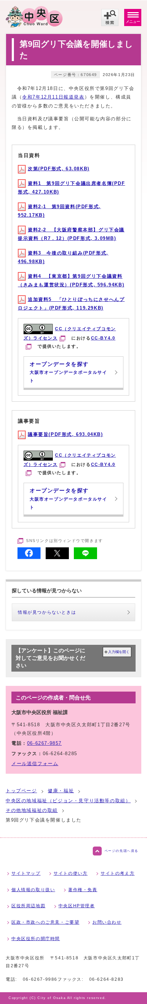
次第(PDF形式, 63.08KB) (59, 168)
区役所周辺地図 (28, 906)
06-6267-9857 (44, 743)
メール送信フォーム (34, 763)
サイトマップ (26, 873)
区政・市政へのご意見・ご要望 (45, 922)
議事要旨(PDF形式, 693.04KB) (65, 434)
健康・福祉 (61, 790)
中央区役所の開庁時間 (35, 939)
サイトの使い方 (70, 873)
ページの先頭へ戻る (121, 851)
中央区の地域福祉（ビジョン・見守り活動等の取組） (68, 800)
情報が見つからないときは (47, 612)
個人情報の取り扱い (33, 890)
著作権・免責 (82, 890)
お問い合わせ (107, 922)
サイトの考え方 (118, 873)
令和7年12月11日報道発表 (53, 97)
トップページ (21, 790)
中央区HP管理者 (77, 906)
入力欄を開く (119, 652)
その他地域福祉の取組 (32, 810)
